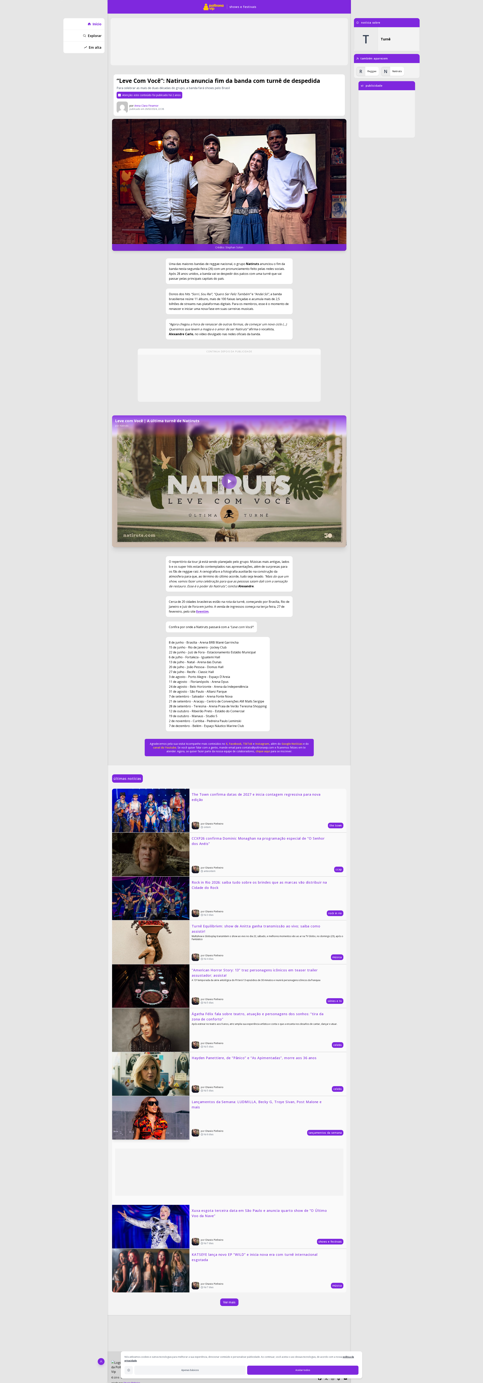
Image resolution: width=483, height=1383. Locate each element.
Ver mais (229, 1302)
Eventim (202, 611)
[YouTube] (345, 1378)
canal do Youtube (164, 747)
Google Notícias (291, 743)
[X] (326, 1378)
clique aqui (263, 751)
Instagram (262, 743)
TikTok (247, 743)
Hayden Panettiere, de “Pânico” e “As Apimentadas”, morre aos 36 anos (254, 1058)
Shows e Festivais (243, 7)
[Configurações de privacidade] (129, 1370)
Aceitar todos (302, 1370)
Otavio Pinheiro (214, 823)
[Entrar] (101, 1361)
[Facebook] (319, 1378)
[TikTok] (339, 1378)
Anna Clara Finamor (146, 105)
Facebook (235, 743)
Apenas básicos (190, 1370)
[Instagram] (332, 1378)
